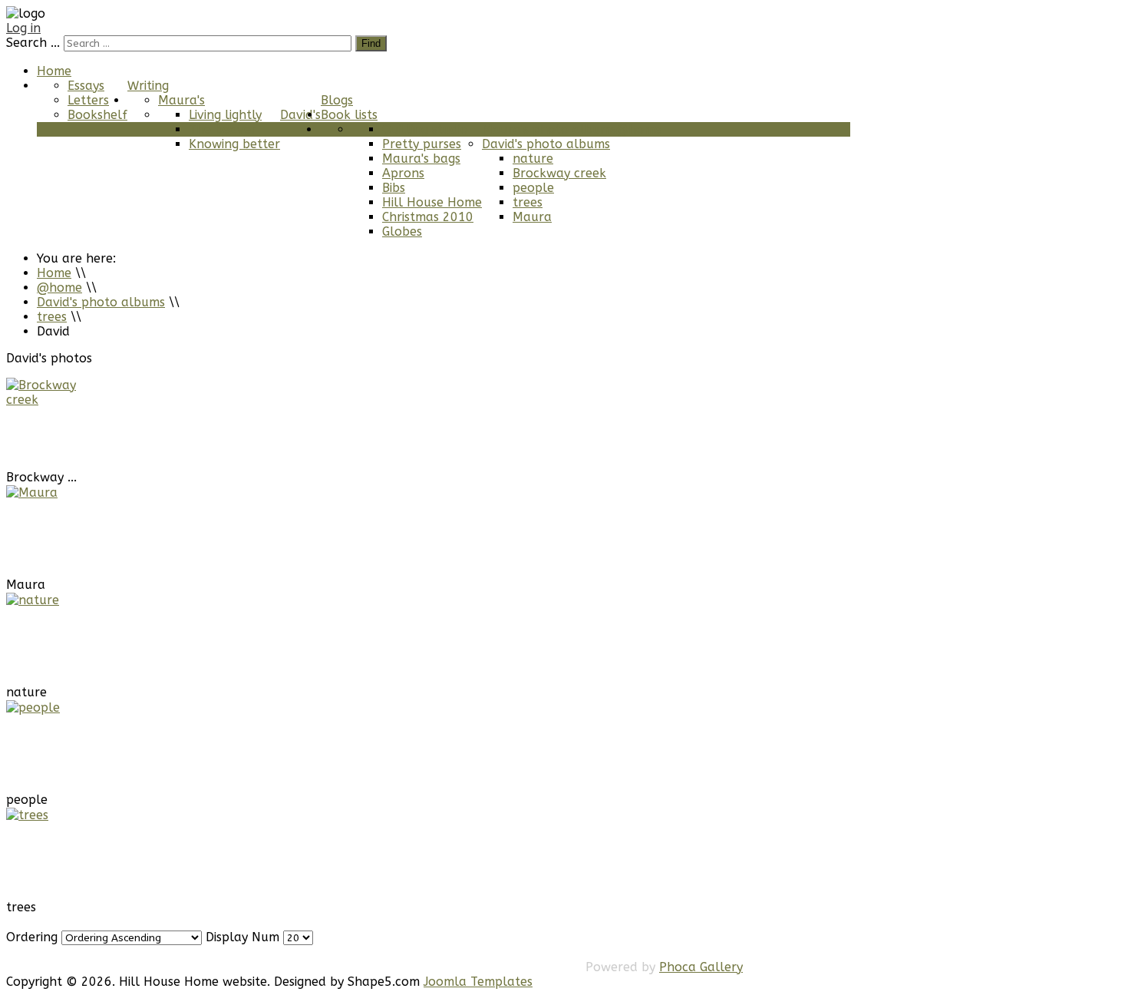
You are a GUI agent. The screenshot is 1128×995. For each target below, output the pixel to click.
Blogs (337, 100)
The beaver (222, 129)
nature (533, 158)
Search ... (33, 42)
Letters (88, 100)
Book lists (349, 114)
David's (300, 114)
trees (528, 202)
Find (371, 43)
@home (638, 129)
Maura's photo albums (549, 129)
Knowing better (234, 144)
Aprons (403, 173)
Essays (86, 85)
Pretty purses (421, 144)
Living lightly (225, 114)
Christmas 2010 (427, 217)
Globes (402, 231)
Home (54, 71)
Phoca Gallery (701, 967)
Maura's (181, 100)
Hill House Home (432, 202)
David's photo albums (546, 144)
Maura (532, 217)
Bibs (393, 187)
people (533, 187)
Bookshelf (97, 114)
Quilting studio (425, 129)
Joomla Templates (478, 981)
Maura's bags (421, 158)
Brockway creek (559, 173)
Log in (23, 28)
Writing (148, 85)
